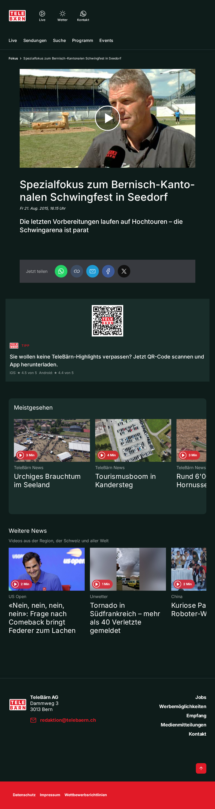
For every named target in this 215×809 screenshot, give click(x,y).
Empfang (196, 715)
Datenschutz (24, 794)
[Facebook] (108, 271)
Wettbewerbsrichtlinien (85, 794)
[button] (77, 271)
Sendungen (35, 40)
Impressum (50, 794)
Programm (82, 40)
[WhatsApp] (61, 271)
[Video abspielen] (107, 118)
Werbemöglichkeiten (182, 706)
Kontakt (197, 734)
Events (106, 40)
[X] (124, 271)
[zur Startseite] (17, 15)
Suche (59, 40)
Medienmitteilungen (183, 724)
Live (13, 40)
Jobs (200, 697)
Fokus (13, 58)
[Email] (92, 271)
